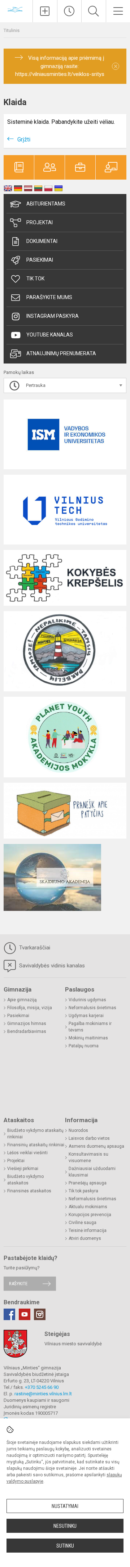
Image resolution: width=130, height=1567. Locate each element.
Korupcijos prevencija (90, 1214)
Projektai (39, 222)
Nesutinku (65, 1526)
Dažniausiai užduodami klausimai (92, 1172)
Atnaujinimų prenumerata (61, 353)
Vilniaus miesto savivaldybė (73, 1343)
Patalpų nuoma (84, 1045)
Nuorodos (78, 1130)
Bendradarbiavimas (26, 1031)
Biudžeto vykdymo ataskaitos (25, 1180)
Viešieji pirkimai (22, 1168)
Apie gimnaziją (22, 999)
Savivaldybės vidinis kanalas (51, 965)
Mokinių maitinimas (88, 1037)
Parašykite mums (49, 297)
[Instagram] (40, 1314)
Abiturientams (45, 204)
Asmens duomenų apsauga (96, 1146)
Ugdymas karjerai (86, 1015)
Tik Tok (35, 278)
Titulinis (12, 30)
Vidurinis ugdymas (87, 999)
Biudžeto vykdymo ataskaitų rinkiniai (35, 1133)
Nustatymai (65, 1506)
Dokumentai (41, 241)
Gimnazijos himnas (26, 1023)
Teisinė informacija (88, 1230)
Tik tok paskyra (83, 1190)
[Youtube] (24, 1314)
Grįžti (23, 139)
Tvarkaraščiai (34, 947)
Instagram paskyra (52, 316)
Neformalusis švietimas (92, 1007)
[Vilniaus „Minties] (16, 10)
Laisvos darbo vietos (89, 1138)
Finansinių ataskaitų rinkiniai (35, 1144)
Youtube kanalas (49, 335)
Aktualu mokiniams (88, 1206)
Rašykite (18, 1283)
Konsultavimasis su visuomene (88, 1157)
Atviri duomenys (85, 1238)
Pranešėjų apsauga (88, 1183)
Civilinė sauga (82, 1222)
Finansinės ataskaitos (29, 1190)
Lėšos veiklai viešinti (27, 1152)
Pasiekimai (39, 260)
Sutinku (65, 1546)
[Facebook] (9, 1314)
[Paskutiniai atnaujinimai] (69, 11)
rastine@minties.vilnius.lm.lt (43, 1393)
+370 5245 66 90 (41, 1387)
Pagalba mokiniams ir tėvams (90, 1027)
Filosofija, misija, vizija (29, 1007)
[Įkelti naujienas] (45, 11)
